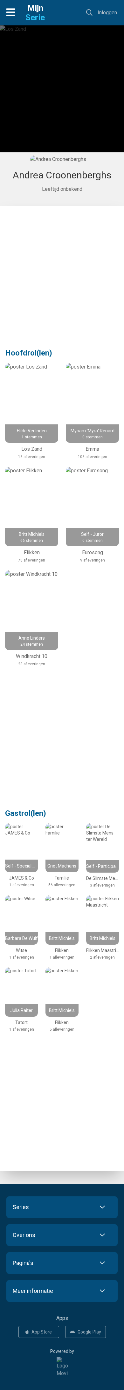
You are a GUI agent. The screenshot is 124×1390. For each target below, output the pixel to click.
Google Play (89, 1331)
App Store (41, 1331)
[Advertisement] (62, 94)
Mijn (35, 12)
